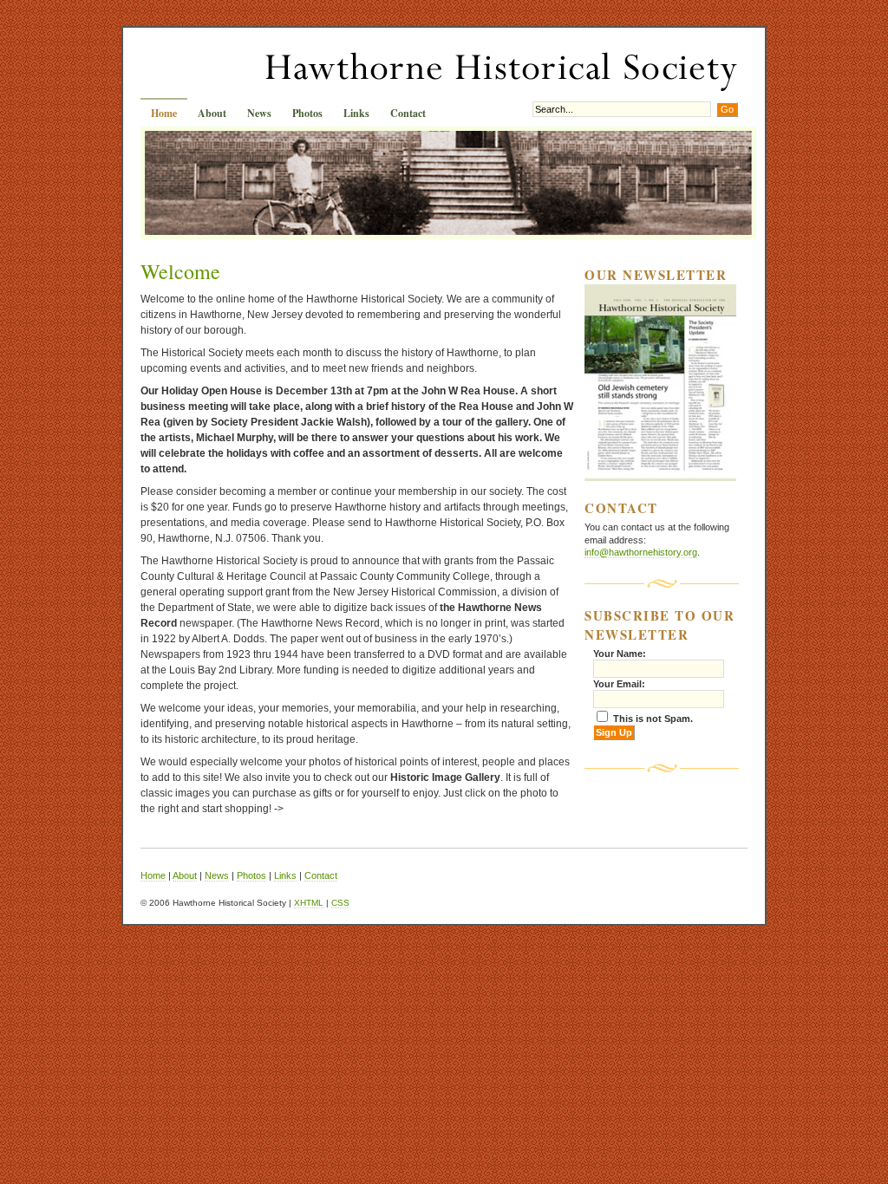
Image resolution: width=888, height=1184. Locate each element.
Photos (307, 113)
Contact (408, 113)
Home (164, 113)
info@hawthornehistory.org (640, 552)
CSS (340, 903)
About (212, 113)
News (259, 113)
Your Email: (619, 684)
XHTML (308, 903)
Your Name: (619, 653)
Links (356, 113)
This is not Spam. (653, 718)
